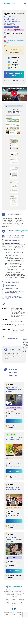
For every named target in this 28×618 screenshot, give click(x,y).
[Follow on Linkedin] (15, 609)
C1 (7, 24)
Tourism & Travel (8, 26)
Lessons (14, 599)
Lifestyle (12, 24)
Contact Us (14, 605)
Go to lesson (14, 421)
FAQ (21, 602)
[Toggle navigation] (25, 3)
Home (7, 599)
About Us (21, 599)
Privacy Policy (18, 614)
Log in (7, 80)
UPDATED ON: (10, 33)
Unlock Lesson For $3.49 (15, 74)
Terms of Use (9, 614)
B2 (5, 24)
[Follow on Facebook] (13, 609)
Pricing (7, 602)
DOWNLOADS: (10, 37)
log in (15, 357)
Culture (17, 26)
